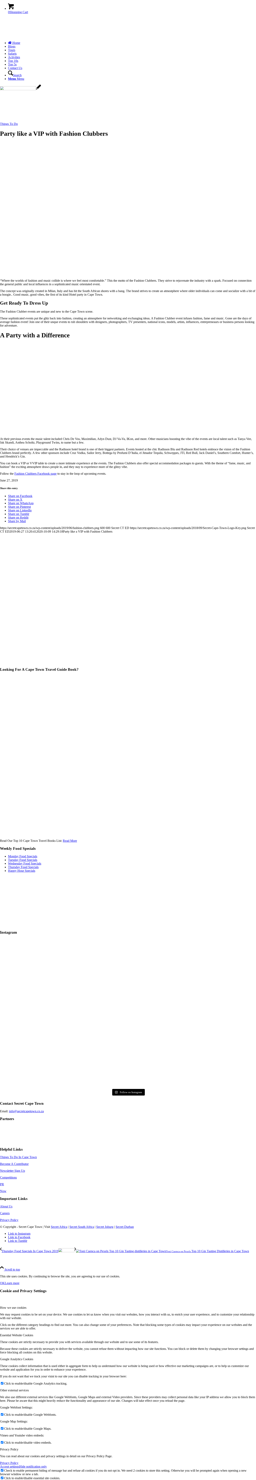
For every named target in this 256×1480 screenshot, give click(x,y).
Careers (5, 1213)
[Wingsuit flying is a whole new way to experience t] (214, 964)
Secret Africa (59, 1226)
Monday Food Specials (22, 856)
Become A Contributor (14, 1164)
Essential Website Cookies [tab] (16, 1335)
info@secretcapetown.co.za (26, 1111)
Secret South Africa (81, 1226)
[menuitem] (132, 43)
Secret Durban (125, 1226)
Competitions (8, 1177)
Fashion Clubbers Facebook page (35, 473)
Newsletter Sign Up (12, 1170)
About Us (6, 1206)
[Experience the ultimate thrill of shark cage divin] (128, 1062)
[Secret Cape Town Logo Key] (30, 36)
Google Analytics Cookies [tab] (16, 1359)
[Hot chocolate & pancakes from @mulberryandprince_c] (42, 1062)
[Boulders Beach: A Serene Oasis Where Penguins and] (214, 1062)
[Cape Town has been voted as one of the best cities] (128, 964)
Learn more (12, 1283)
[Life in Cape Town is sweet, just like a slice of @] (42, 964)
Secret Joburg (104, 1226)
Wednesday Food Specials (24, 863)
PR (2, 1184)
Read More (70, 840)
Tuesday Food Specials (22, 860)
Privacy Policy (9, 1220)
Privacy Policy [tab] (9, 1449)
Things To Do (9, 124)
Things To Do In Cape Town (18, 1157)
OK (2, 1283)
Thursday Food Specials (23, 867)
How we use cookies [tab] (13, 1307)
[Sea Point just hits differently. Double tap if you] (214, 1013)
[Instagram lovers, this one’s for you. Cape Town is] (128, 1013)
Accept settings (9, 1466)
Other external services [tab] (14, 1390)
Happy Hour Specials (21, 870)
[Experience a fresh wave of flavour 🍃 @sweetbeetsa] (42, 1013)
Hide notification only (33, 1466)
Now (3, 1191)
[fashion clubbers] (20, 89)
